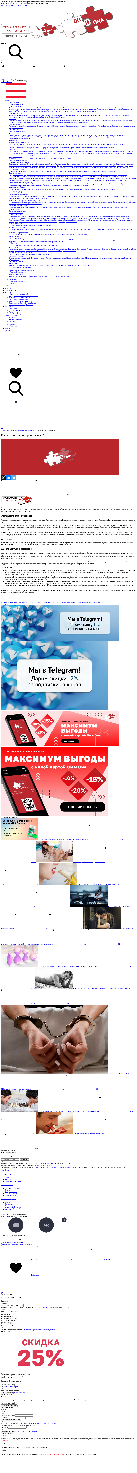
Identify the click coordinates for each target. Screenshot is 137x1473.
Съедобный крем (58, 229)
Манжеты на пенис (91, 258)
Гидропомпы (38, 158)
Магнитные (84, 186)
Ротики (22, 135)
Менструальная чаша (43, 225)
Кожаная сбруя (37, 265)
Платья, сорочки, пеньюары (102, 202)
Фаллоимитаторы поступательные (71, 180)
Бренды (7, 328)
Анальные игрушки (15, 106)
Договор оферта (10, 1195)
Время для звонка (7, 1305)
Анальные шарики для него (45, 111)
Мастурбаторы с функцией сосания (107, 137)
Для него (81, 218)
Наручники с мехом (15, 240)
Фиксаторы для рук (93, 240)
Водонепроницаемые (37, 115)
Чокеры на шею (14, 198)
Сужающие (68, 220)
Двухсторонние (90, 120)
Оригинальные (97, 135)
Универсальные (30, 135)
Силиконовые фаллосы (44, 176)
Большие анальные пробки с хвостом (84, 110)
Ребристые (106, 115)
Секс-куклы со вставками (125, 151)
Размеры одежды (10, 1206)
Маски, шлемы (29, 249)
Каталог (7, 101)
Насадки (37, 120)
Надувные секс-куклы (68, 151)
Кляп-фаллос (106, 249)
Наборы (89, 135)
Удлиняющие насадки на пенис (19, 142)
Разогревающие (14, 220)
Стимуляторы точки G (16, 191)
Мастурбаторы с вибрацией (18, 137)
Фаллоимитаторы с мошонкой (102, 178)
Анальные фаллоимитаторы (89, 108)
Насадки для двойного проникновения (92, 144)
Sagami (16, 271)
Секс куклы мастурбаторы (43, 155)
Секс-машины (13, 129)
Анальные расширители (123, 108)
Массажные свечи (15, 231)
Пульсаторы (31, 164)
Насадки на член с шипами (40, 144)
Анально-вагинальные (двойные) (26, 166)
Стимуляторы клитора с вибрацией (103, 171)
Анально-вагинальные (109, 175)
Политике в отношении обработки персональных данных (55, 1167)
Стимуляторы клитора (16, 169)
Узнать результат (7, 1433)
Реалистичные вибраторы (125, 164)
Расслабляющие (25, 220)
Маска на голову (20, 251)
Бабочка (22, 171)
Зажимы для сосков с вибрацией (39, 254)
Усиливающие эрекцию (125, 220)
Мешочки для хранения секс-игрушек (22, 276)
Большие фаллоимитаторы (46, 175)
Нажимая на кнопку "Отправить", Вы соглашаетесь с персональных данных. (35, 1307)
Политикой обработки (45, 1307)
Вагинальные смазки (123, 216)
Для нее (47, 115)
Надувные (26, 122)
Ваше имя (5, 1301)
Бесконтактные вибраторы (34, 171)
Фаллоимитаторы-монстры (117, 180)
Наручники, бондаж (16, 238)
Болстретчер (107, 126)
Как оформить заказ (15, 319)
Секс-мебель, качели (16, 261)
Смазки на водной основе (17, 216)
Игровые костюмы (15, 196)
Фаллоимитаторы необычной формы (47, 178)
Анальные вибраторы (107, 108)
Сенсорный (45, 117)
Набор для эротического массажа (90, 229)
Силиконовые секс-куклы (52, 151)
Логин (3, 1411)
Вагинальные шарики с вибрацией (44, 184)
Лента (102, 240)
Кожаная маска (31, 251)
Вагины (11, 135)
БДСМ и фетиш (14, 236)
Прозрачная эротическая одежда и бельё (33, 198)
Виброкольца (13, 140)
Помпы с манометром (50, 158)
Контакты (8, 330)
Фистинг (60, 108)
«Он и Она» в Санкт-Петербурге (20, 297)
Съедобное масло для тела (18, 229)
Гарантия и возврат (11, 1193)
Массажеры (112, 164)
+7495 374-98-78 (6, 82)
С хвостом (112, 189)
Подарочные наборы (16, 128)
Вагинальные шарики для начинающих (22, 186)
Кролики (86, 166)
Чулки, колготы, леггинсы (111, 196)
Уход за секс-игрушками (17, 274)
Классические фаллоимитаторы (115, 176)
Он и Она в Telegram (16, 314)
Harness (11, 120)
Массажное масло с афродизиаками (21, 234)
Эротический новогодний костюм (111, 207)
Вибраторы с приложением (67, 167)
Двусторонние (128, 166)
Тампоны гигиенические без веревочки (22, 225)
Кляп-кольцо (38, 249)
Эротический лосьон (71, 229)
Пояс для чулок (59, 265)
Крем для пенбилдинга (29, 231)
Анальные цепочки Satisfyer (86, 111)
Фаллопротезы (79, 120)
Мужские (99, 120)
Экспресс (12, 317)
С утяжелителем (126, 184)
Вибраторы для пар (15, 113)
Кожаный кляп (48, 249)
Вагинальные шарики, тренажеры (20, 182)
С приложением (114, 184)
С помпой (51, 137)
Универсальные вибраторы (45, 164)
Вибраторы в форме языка (103, 167)
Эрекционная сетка (86, 126)
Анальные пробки (33, 108)
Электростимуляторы (16, 256)
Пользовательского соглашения (45, 1423)
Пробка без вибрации (38, 258)
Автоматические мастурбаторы (47, 135)
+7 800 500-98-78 (6, 80)
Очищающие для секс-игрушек (47, 218)
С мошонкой (124, 115)
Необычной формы (96, 115)
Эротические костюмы (16, 207)
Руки (125, 135)
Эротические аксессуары (17, 211)
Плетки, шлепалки (15, 243)
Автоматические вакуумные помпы (21, 158)
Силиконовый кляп (60, 249)
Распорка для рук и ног (56, 242)
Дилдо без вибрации (16, 175)
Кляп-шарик (72, 249)
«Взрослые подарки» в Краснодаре (21, 301)
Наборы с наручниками (78, 240)
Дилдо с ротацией (129, 178)
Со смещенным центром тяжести (74, 184)
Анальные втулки (26, 110)
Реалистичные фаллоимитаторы (67, 175)
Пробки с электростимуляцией (56, 258)
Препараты (38, 602)
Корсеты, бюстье (58, 196)
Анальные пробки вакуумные (66, 111)
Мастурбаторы (14, 133)
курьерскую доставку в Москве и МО (52, 1454)
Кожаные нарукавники (72, 265)
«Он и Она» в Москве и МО (18, 294)
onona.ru (36, 504)
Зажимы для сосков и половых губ (20, 252)
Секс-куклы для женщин (70, 153)
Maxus (32, 271)
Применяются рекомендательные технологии (16, 1244)
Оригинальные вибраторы (18, 164)
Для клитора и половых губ (18, 254)
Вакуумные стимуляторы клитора (55, 171)
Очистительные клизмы (71, 108)
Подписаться (24, 1159)
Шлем (60, 251)
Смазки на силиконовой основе (38, 216)
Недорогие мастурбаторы (86, 137)
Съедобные (125, 218)
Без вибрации (26, 184)
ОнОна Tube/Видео (15, 310)
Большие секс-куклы (122, 153)
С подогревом (43, 137)
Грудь (74, 135)
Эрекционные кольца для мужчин (123, 126)
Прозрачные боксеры (83, 207)
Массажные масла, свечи (17, 227)
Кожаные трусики (25, 265)
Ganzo (22, 271)
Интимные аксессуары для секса (20, 267)
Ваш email (4, 1427)
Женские (106, 120)
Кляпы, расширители (16, 249)
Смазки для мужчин (16, 222)
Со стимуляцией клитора (32, 117)
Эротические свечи (127, 229)
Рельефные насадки (30, 126)
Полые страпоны (82, 122)
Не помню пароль (12, 1387)
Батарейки (4, 602)
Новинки (8, 288)
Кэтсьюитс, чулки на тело (55, 202)
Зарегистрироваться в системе (11, 1419)
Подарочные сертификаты (18, 272)
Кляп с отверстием (69, 251)
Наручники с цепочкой (62, 240)
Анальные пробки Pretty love (61, 110)
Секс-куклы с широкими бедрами (104, 151)
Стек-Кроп (25, 245)
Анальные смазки (109, 216)
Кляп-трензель (81, 249)
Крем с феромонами (65, 234)
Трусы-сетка (95, 207)
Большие (122, 120)
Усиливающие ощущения (107, 220)
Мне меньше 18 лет (22, 5)
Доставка (12, 321)
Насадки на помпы (64, 158)
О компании (5, 1171)
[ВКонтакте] (8, 477)
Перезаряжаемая (93, 189)
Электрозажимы (118, 258)
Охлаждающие (100, 218)
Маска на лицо (53, 251)
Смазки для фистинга (28, 218)
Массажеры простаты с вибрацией (36, 148)
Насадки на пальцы (105, 258)
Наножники (49, 240)
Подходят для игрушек (113, 218)
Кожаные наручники (112, 240)
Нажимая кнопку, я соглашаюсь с (28, 1330)
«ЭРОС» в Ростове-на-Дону (18, 299)
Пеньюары (68, 196)
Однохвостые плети (36, 245)
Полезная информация (8, 1199)
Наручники (81, 258)
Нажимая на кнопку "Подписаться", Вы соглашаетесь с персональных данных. (35, 1163)
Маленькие (46, 186)
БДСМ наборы (14, 260)
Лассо (95, 126)
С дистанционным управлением (69, 148)
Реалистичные (114, 120)
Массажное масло (33, 229)
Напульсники (29, 242)
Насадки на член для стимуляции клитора (64, 144)
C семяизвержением (94, 175)
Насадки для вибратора (81, 115)
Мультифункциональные (42, 189)
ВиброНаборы (14, 167)
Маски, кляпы (13, 247)
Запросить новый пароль (9, 1405)
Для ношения (102, 148)
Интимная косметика (16, 213)
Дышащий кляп (116, 249)
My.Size (11, 271)
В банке (60, 135)
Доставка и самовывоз (12, 1188)
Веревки (26, 240)
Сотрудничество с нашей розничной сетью (23, 296)
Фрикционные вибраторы (121, 167)
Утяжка (100, 126)
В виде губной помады (36, 167)
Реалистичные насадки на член (19, 144)
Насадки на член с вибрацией (116, 144)
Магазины (8, 292)
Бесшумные (109, 166)
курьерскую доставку (8, 1440)
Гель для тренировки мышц (47, 231)
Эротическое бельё (15, 193)
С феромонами (49, 220)
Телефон (4, 1303)
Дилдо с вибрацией (30, 175)
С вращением (53, 148)
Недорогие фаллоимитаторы (49, 180)
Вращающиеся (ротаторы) (47, 166)
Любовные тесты (15, 312)
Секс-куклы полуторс (26, 155)
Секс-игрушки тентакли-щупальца (95, 180)
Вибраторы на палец (22, 115)
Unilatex (27, 271)
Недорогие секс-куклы (87, 153)
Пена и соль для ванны (80, 234)
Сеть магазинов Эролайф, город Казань (22, 303)
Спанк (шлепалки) (15, 245)
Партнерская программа (13, 1181)
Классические (78, 166)
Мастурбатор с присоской (64, 137)
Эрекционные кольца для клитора (79, 171)
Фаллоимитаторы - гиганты (94, 176)
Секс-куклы (13, 149)
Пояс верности (86, 265)
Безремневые (44, 120)
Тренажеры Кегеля (15, 184)
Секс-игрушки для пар (16, 104)
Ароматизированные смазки (58, 216)
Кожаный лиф (13, 265)
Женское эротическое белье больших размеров (25, 200)
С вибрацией (115, 115)
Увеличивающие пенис (80, 220)
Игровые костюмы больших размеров (22, 202)
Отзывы (11, 283)
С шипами (59, 184)
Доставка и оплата (11, 316)
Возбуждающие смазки (77, 216)
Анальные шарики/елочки (18, 108)
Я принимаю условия (19, 1431)
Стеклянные (31, 176)
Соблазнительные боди (34, 204)
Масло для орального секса (111, 229)
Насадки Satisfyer (65, 276)
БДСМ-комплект (47, 265)
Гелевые (24, 176)
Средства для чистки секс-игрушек (47, 276)
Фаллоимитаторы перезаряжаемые (72, 178)
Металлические (56, 186)
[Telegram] (13, 477)
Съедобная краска (46, 229)
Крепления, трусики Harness (24, 120)
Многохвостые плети (51, 245)
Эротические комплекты (43, 196)
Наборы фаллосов (28, 178)
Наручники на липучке (37, 240)
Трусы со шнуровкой (43, 207)
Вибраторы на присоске (65, 166)
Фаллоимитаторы (15, 173)
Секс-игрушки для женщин (18, 160)
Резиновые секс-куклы (35, 151)
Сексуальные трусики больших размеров (79, 202)
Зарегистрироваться (21, 1392)
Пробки (11, 148)
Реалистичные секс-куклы (18, 151)
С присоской (68, 115)
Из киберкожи (57, 176)
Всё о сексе (9, 306)
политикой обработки (46, 1163)
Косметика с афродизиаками (18, 233)
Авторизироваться (7, 1392)
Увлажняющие (93, 220)
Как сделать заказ (11, 1192)
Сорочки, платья (77, 196)
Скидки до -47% (10, 290)
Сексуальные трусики (127, 196)
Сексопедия (13, 308)
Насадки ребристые (72, 126)
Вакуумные (68, 135)
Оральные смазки (15, 218)
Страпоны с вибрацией (55, 122)
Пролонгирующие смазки (94, 216)
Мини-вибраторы (87, 164)
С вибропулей (33, 137)
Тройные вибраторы (51, 167)
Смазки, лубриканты (16, 214)
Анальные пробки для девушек (25, 111)
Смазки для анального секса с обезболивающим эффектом (43, 222)
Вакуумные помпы (15, 157)
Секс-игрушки (14, 102)
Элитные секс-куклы (55, 153)
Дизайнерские (34, 180)
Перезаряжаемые (60, 164)
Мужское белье (30, 207)
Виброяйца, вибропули (17, 187)
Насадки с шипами (58, 126)
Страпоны (12, 119)
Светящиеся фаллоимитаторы (19, 180)
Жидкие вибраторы (70, 222)
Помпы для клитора (79, 602)
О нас (7, 1178)
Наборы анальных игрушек (41, 110)
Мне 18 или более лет (8, 5)
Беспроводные (29, 189)
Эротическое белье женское (18, 195)
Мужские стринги (56, 207)
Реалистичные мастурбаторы (113, 135)
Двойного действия (73, 164)
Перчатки (127, 258)
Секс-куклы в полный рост (105, 153)
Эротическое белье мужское (18, 205)
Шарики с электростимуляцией (19, 258)
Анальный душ (14, 110)
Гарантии (12, 325)
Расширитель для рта (94, 249)
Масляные (61, 218)
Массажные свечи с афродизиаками (45, 234)
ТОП (10, 278)
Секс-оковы (21, 242)
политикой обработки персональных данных (39, 1330)
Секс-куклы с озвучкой (84, 151)
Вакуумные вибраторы (85, 167)
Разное (31, 602)
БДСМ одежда (14, 263)
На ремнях (19, 122)
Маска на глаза (42, 251)
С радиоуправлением (100, 164)
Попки (17, 135)
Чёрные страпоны (70, 122)
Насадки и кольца (15, 124)
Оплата (11, 323)
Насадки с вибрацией (44, 126)
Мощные (12, 115)
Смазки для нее (89, 218)
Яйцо (75, 137)
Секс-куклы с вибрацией (38, 153)
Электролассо (72, 258)
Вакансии (8, 332)
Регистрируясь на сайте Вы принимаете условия (28, 1423)
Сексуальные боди (28, 196)
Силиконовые (19, 148)
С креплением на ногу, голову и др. (62, 120)
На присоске (82, 175)
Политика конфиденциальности (12, 1242)
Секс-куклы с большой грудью (19, 153)
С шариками (23, 167)
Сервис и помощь (7, 1185)
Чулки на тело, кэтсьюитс (92, 196)
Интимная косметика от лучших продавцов (57, 602)
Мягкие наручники (41, 242)
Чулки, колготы (20, 204)
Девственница (81, 135)
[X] (3, 477)
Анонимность (13, 326)
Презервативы (14, 269)
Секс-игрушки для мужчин (18, 131)
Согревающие (59, 220)
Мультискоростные (57, 115)
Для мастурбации (71, 218)
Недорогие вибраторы (57, 117)
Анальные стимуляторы (48, 108)
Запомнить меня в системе (10, 1391)
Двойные (129, 120)
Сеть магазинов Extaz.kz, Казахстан (21, 305)
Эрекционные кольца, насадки (19, 139)
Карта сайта (9, 1209)
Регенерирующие (37, 220)
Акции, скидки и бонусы (13, 1208)
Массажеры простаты (16, 146)
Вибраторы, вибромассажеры (19, 162)
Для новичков (13, 280)
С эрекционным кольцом (89, 148)
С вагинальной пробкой (38, 122)
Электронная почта (7, 1384)
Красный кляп (127, 249)
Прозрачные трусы (69, 207)
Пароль (9, 1387)
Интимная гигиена (15, 224)
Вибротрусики (14, 171)
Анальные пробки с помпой (107, 110)
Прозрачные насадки (16, 126)
